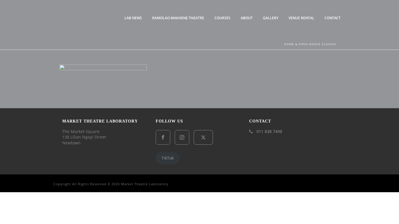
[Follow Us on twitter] (203, 137)
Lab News (133, 17)
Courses (222, 17)
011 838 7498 (269, 131)
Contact (333, 17)
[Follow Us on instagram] (182, 137)
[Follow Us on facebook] (163, 137)
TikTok (168, 158)
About (247, 17)
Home (289, 44)
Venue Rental (301, 17)
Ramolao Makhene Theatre (178, 17)
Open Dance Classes (317, 44)
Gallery (270, 17)
